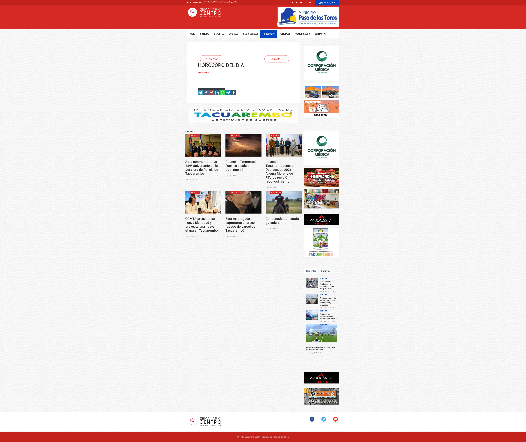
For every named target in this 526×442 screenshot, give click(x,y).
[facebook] (292, 2)
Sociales (233, 34)
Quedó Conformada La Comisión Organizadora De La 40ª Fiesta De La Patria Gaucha (235, 216)
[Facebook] (312, 419)
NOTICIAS (204, 34)
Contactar (320, 34)
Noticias (187, 136)
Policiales (285, 34)
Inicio (192, 34)
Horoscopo (269, 34)
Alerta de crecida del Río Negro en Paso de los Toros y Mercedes (234, 165)
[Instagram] (305, 2)
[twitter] (297, 2)
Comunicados (302, 34)
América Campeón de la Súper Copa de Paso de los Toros (195, 214)
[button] (310, 333)
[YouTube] (336, 419)
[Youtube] (301, 2)
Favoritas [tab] (326, 271)
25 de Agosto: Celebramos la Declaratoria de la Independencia (191, 167)
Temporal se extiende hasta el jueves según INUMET (274, 165)
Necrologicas (250, 34)
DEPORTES (219, 34)
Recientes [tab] (311, 271)
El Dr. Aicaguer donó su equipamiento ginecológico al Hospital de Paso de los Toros (276, 216)
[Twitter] (324, 419)
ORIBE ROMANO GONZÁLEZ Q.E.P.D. (221, 2)
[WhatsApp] (310, 2)
